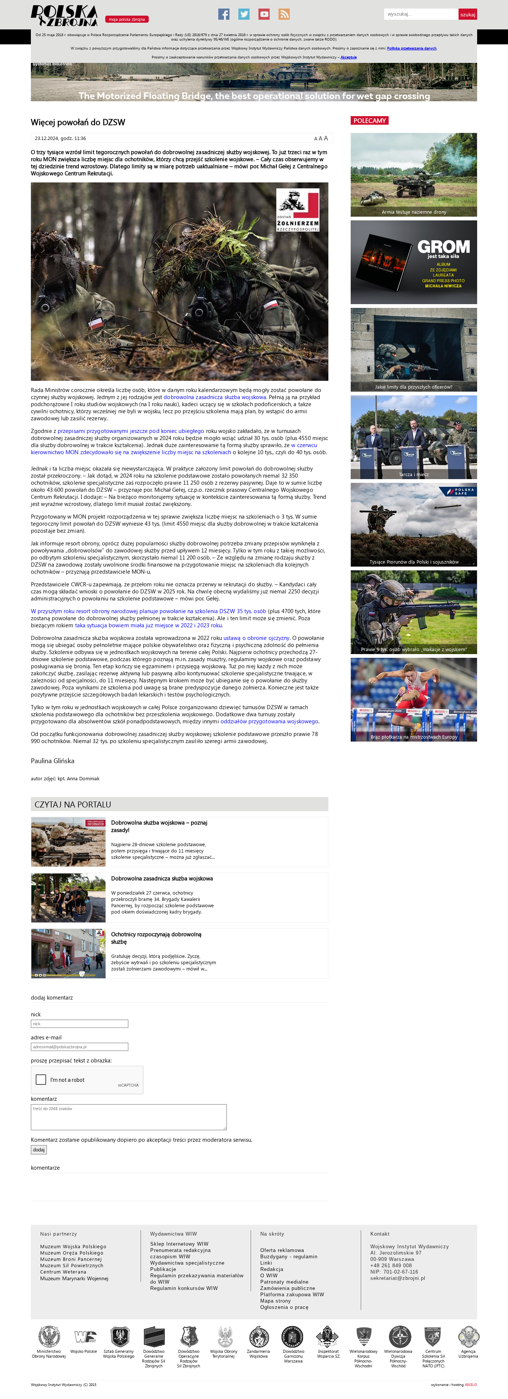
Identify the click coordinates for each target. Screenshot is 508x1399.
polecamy (370, 120)
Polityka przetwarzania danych (412, 48)
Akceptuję (349, 57)
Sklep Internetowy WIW (179, 1244)
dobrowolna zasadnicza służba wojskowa (215, 397)
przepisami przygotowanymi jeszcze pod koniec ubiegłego (131, 430)
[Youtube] (264, 14)
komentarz (46, 1098)
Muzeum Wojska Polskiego (73, 1246)
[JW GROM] (415, 262)
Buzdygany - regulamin (289, 1256)
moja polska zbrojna (127, 19)
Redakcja (271, 1269)
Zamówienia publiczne (287, 1288)
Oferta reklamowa (282, 1250)
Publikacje (163, 1269)
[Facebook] (223, 14)
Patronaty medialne (284, 1282)
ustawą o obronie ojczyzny (257, 637)
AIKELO (471, 1384)
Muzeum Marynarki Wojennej (74, 1278)
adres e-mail (48, 1037)
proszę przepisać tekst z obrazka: (73, 1060)
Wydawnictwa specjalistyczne (187, 1263)
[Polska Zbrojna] (120, 26)
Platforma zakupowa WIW (292, 1294)
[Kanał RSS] (284, 14)
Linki (266, 1263)
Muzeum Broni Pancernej (71, 1259)
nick (38, 1014)
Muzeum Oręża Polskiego (72, 1252)
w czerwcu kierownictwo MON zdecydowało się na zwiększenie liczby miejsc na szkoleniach (174, 448)
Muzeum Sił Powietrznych (71, 1265)
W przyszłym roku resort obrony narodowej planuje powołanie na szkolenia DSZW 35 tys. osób (148, 611)
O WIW (269, 1275)
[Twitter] (244, 14)
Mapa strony (275, 1301)
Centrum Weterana (63, 1271)
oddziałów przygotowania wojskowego (269, 721)
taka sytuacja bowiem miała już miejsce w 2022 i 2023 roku (148, 625)
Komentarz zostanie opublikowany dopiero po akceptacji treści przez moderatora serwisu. (141, 1139)
